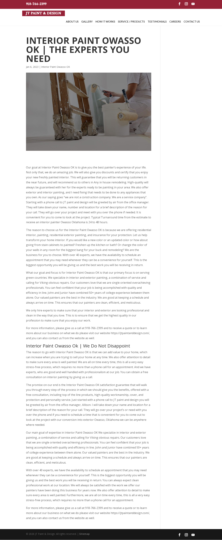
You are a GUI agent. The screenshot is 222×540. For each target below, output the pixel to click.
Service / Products (131, 21)
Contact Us (192, 21)
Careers (175, 21)
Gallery (87, 21)
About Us (72, 21)
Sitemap (84, 533)
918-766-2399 (36, 4)
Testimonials (157, 21)
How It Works (105, 21)
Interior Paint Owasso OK (55, 66)
